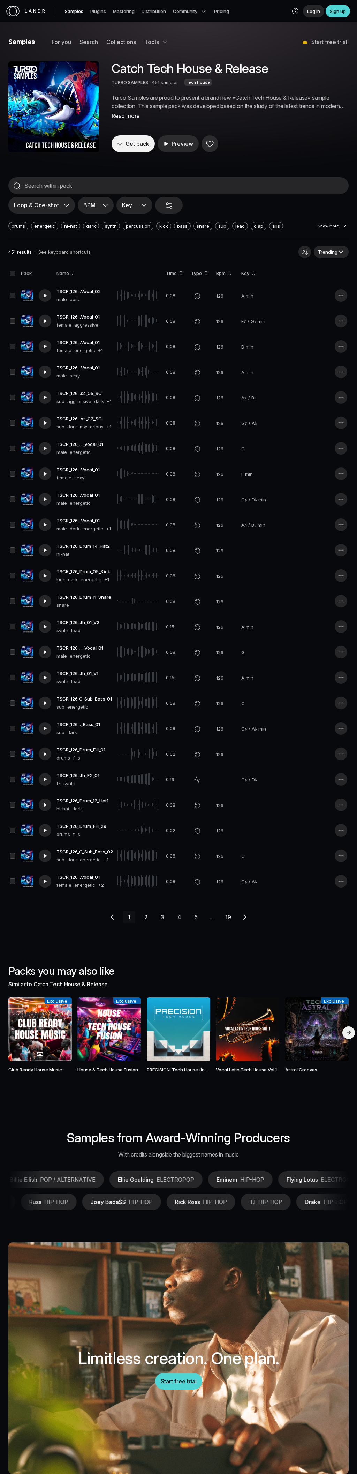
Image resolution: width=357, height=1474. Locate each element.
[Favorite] (210, 143)
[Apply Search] (17, 185)
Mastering (124, 11)
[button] (295, 11)
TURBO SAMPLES (130, 82)
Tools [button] (151, 41)
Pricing (221, 11)
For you (61, 41)
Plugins (98, 11)
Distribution (154, 11)
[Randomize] (304, 252)
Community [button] (185, 11)
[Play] (54, 107)
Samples (74, 11)
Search (88, 41)
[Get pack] (60, 1029)
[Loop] (197, 296)
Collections (121, 41)
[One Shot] (197, 779)
